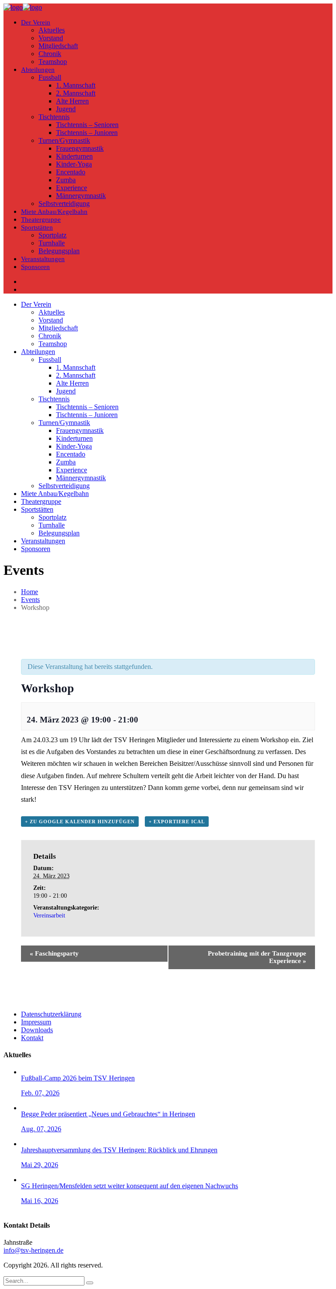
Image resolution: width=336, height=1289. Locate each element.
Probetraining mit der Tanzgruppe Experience (257, 957)
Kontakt (32, 1037)
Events (30, 599)
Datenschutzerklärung (51, 1014)
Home (29, 591)
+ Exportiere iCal (177, 821)
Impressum (36, 1022)
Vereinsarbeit (49, 915)
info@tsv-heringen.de (33, 1250)
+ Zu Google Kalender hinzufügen (80, 821)
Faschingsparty (54, 953)
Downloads (37, 1030)
